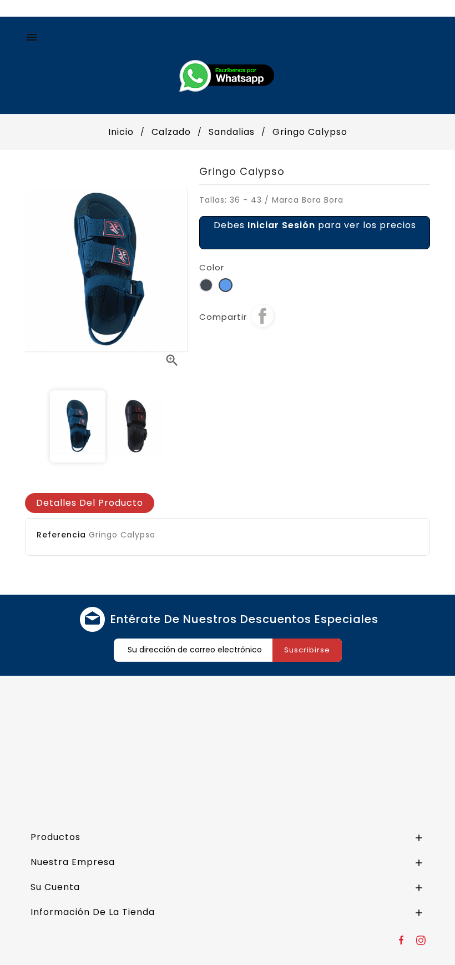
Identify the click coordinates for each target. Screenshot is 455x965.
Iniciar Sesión (281, 225)
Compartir (262, 316)
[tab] (89, 503)
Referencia (61, 535)
